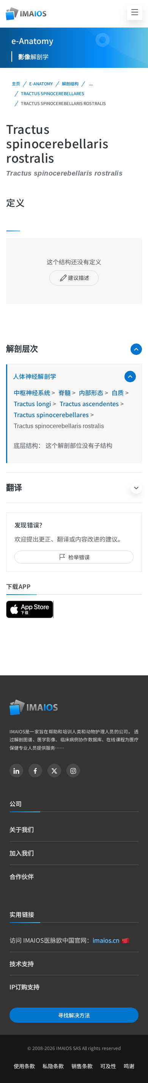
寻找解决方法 (74, 1015)
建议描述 (78, 277)
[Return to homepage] (33, 707)
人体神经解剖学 (34, 376)
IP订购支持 (24, 986)
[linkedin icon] (16, 770)
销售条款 (82, 1066)
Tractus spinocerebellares (52, 93)
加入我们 (21, 852)
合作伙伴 (21, 876)
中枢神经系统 (33, 392)
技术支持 (21, 963)
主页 (16, 83)
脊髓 (65, 392)
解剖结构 (70, 83)
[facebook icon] (35, 770)
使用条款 (24, 1066)
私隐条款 (53, 1066)
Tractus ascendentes (90, 403)
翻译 (14, 487)
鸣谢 (129, 1066)
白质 (118, 392)
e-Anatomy (41, 83)
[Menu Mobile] (134, 12)
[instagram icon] (73, 770)
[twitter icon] (54, 770)
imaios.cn (106, 940)
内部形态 (92, 392)
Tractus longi (33, 403)
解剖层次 (22, 348)
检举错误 (79, 557)
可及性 (108, 1066)
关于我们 (21, 829)
